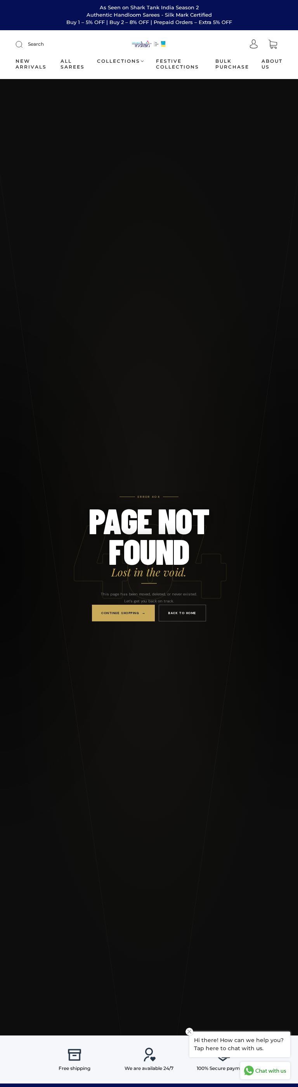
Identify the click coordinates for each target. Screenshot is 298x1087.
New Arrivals (31, 64)
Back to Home (182, 613)
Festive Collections (177, 64)
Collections (118, 61)
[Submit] (24, 44)
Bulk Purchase (232, 64)
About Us (272, 64)
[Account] (253, 44)
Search (36, 44)
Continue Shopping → (123, 613)
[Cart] (272, 44)
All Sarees (73, 64)
